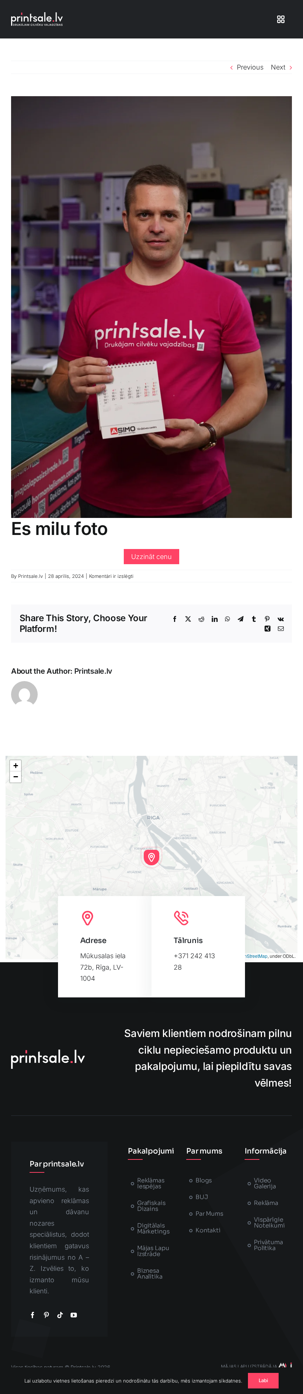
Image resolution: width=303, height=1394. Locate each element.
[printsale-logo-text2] (37, 15)
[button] (151, 857)
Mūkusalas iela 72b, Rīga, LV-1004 (103, 967)
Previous (250, 67)
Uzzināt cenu (151, 556)
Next (278, 67)
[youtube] (74, 1315)
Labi (263, 1380)
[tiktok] (60, 1315)
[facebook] (33, 1315)
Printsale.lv (30, 576)
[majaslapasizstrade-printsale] (284, 1366)
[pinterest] (46, 1315)
